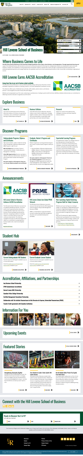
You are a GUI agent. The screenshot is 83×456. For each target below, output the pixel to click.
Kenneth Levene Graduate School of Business (68, 44)
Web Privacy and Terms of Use (35, 452)
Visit (32, 421)
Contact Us (60, 51)
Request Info (57, 421)
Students (27, 1)
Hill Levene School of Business (16, 55)
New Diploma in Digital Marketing (65, 223)
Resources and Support (18, 270)
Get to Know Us (20, 121)
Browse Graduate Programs (43, 168)
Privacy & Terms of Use (47, 441)
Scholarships (74, 234)
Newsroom (26, 438)
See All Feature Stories (71, 346)
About (21, 4)
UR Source (44, 445)
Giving (59, 47)
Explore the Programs (71, 168)
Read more (48, 226)
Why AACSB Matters (73, 76)
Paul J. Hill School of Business (65, 40)
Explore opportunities (45, 121)
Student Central (45, 443)
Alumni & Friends (42, 1)
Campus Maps (27, 445)
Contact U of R (27, 443)
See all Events (73, 332)
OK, (72, 451)
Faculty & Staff (34, 1)
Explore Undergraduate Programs (16, 168)
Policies (43, 438)
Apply (9, 421)
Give (48, 1)
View (76, 121)
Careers (25, 441)
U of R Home (5, 55)
